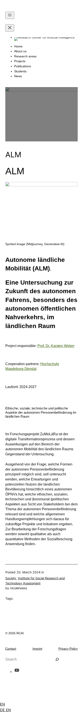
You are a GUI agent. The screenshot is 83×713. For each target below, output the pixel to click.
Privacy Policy (68, 648)
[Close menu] (9, 28)
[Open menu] (9, 15)
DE (3, 710)
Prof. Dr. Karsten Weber (55, 346)
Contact (10, 648)
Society (10, 578)
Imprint (37, 648)
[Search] (57, 659)
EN (2, 704)
